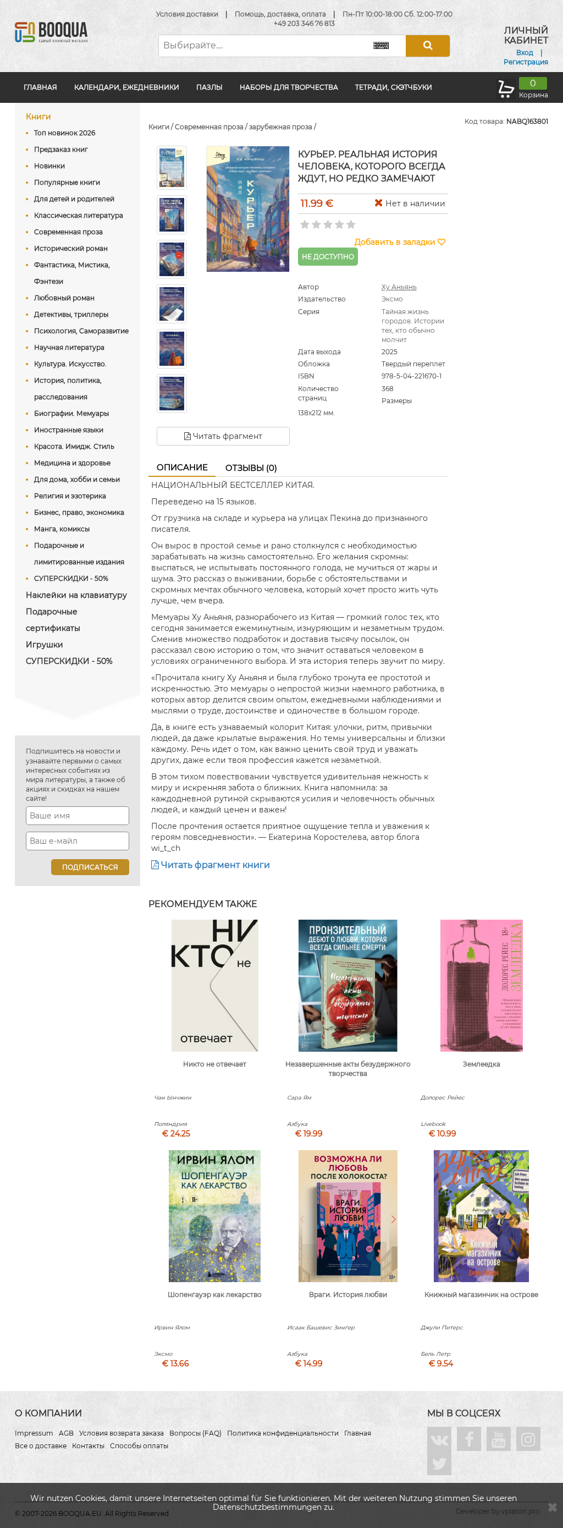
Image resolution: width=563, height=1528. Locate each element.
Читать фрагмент (226, 436)
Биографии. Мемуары (71, 413)
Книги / (161, 127)
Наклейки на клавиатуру (76, 595)
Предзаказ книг (61, 149)
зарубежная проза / (282, 127)
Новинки (49, 166)
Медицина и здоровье (72, 463)
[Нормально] (327, 221)
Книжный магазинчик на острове (481, 1294)
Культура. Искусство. (70, 364)
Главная (40, 87)
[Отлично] (350, 221)
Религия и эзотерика (70, 496)
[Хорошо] (338, 221)
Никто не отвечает (214, 1064)
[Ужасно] (304, 221)
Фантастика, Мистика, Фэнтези (72, 273)
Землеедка (481, 1064)
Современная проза (68, 232)
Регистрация (526, 62)
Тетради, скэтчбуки (393, 87)
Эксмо (392, 299)
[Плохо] (315, 221)
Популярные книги (67, 182)
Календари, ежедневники (126, 87)
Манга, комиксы (62, 529)
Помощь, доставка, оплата (280, 14)
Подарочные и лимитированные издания (79, 553)
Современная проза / (212, 127)
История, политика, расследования (68, 388)
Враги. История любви (348, 1294)
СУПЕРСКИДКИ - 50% (71, 578)
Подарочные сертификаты (53, 620)
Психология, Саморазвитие (81, 331)
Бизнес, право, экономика (79, 512)
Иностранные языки (68, 430)
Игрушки (44, 645)
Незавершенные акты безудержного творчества (348, 1069)
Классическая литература (78, 215)
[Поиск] (428, 46)
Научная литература (69, 347)
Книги (38, 117)
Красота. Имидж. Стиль (74, 446)
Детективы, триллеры (71, 314)
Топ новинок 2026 (64, 133)
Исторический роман (71, 248)
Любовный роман (64, 298)
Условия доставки (187, 14)
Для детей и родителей (74, 199)
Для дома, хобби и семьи (77, 479)
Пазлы (209, 87)
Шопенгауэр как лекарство (215, 1294)
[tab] (182, 468)
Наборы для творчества (289, 87)
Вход (524, 52)
